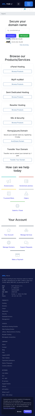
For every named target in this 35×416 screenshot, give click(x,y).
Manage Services (26, 235)
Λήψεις (26, 198)
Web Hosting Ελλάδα (8, 329)
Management (5, 319)
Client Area (28, 3)
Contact (4, 347)
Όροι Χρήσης (6, 358)
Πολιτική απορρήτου (9, 408)
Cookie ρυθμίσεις (7, 365)
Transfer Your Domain (17, 160)
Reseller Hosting (6, 334)
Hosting (4, 303)
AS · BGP (4, 378)
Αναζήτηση (11, 36)
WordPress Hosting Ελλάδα (10, 326)
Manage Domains (9, 247)
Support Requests (26, 247)
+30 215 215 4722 (16, 296)
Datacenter (5, 311)
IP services (5, 381)
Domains (4, 306)
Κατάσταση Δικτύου (26, 186)
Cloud (3, 308)
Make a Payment (17, 259)
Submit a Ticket (17, 210)
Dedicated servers (7, 316)
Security (4, 314)
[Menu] (18, 4)
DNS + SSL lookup (7, 395)
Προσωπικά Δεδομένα (8, 360)
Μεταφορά (24, 36)
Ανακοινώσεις (9, 186)
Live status (5, 373)
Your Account (8, 235)
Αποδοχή (27, 411)
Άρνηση (19, 411)
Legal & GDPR (6, 355)
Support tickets (6, 383)
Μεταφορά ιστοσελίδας (9, 337)
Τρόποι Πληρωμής (7, 363)
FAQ (3, 352)
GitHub (4, 386)
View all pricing (24, 45)
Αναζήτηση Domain (17, 141)
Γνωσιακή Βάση (9, 198)
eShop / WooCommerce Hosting (11, 332)
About (3, 344)
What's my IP (5, 392)
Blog (3, 350)
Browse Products (17, 71)
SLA (3, 376)
